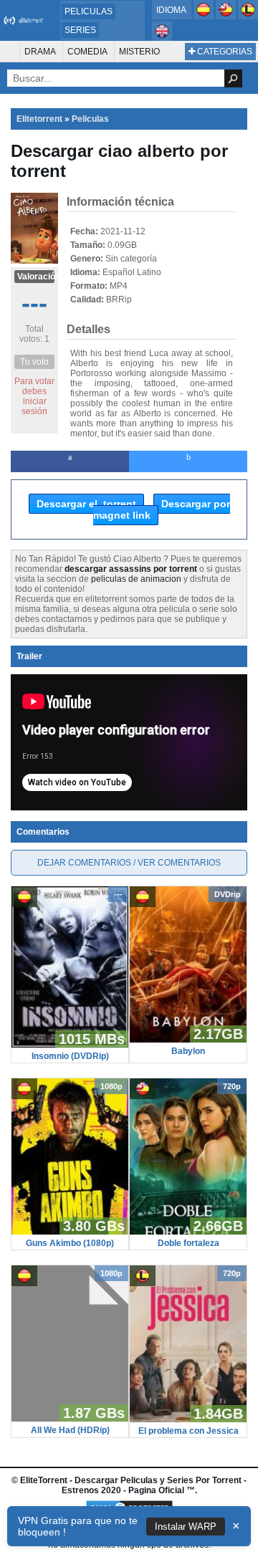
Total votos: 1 (34, 334)
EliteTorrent (43, 1480)
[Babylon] (188, 1040)
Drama (40, 52)
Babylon (188, 1051)
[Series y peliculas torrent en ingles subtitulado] (227, 16)
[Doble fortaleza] (188, 1232)
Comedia (87, 52)
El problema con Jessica (188, 1431)
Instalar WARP (185, 1526)
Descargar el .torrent (86, 503)
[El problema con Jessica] (188, 1419)
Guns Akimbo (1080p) (70, 1243)
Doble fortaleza (188, 1243)
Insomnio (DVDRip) (70, 1056)
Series (80, 30)
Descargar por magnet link (161, 509)
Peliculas (88, 11)
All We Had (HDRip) (70, 1430)
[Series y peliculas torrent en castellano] (205, 16)
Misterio (139, 52)
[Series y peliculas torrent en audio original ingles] (162, 38)
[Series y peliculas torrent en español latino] (248, 16)
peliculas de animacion (136, 579)
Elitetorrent (39, 119)
